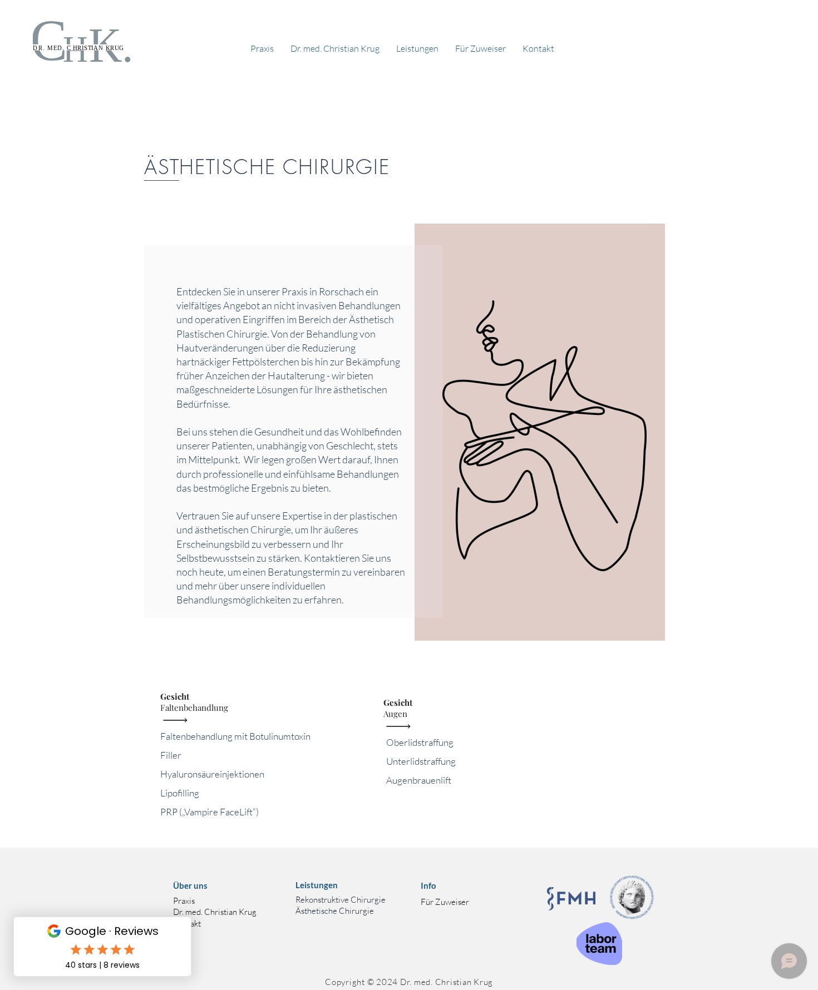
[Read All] (178, 720)
